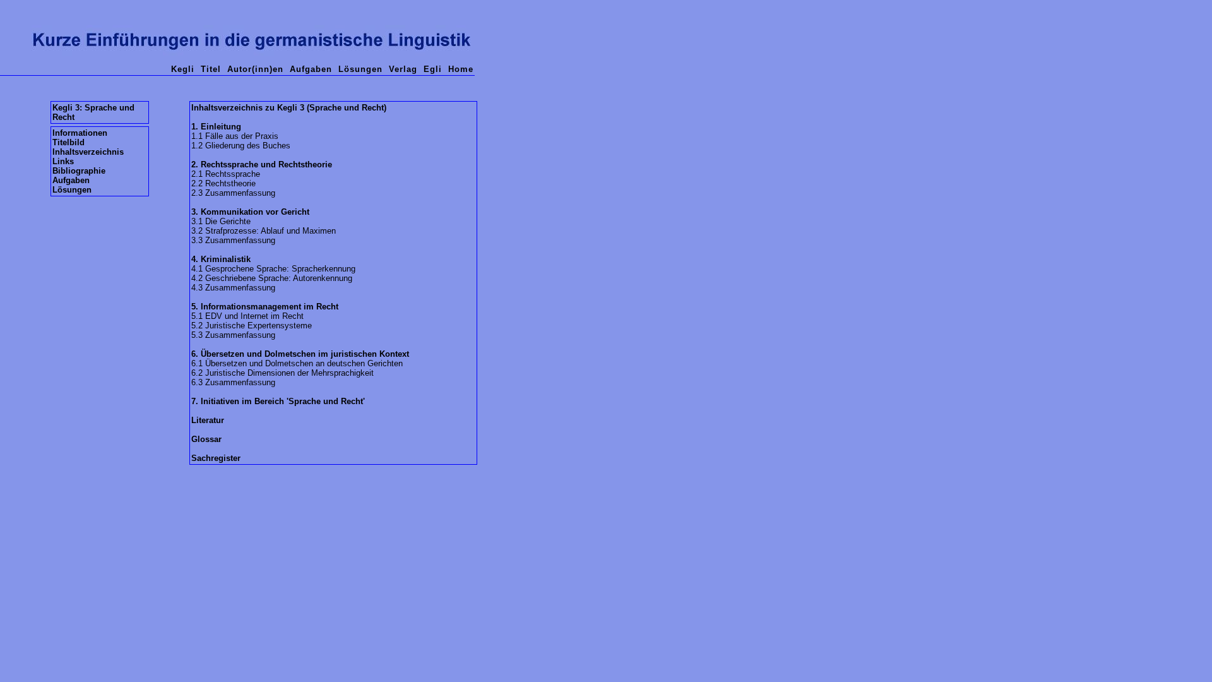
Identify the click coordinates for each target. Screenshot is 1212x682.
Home (460, 69)
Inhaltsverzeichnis (88, 152)
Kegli (182, 69)
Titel (211, 69)
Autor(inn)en (255, 69)
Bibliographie (78, 171)
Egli (433, 69)
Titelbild (68, 142)
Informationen (79, 133)
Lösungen (360, 69)
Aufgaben (311, 69)
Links (63, 161)
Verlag (403, 69)
